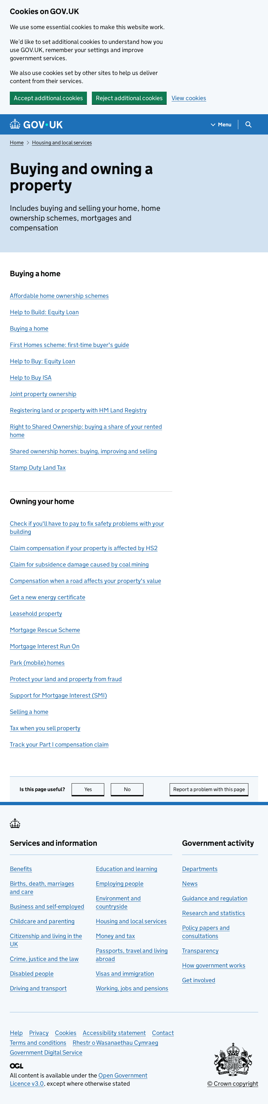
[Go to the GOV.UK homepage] (36, 124)
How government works (213, 965)
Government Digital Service (46, 1052)
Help (16, 1033)
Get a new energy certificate (47, 597)
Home (17, 142)
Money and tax (115, 936)
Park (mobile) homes (37, 662)
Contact (163, 1033)
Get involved (198, 980)
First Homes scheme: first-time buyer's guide (69, 345)
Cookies (65, 1033)
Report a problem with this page (209, 789)
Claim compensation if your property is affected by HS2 (84, 548)
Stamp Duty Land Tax (38, 467)
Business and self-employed (47, 906)
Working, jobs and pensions (132, 988)
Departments (200, 869)
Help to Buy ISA (31, 377)
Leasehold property (36, 613)
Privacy (39, 1033)
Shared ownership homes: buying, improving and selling (83, 451)
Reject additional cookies (129, 98)
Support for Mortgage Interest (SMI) (58, 695)
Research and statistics (213, 913)
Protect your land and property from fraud (66, 679)
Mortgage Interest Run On (44, 646)
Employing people (119, 883)
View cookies (189, 98)
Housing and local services (62, 142)
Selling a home (29, 711)
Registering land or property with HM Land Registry (78, 410)
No (133, 789)
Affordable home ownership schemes (59, 295)
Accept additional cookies (48, 98)
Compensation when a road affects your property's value (85, 581)
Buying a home (29, 328)
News (190, 883)
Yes (94, 789)
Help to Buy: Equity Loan (42, 361)
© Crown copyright (232, 1083)
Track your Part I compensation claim (59, 744)
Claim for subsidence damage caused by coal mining (79, 564)
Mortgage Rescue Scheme (45, 630)
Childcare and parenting (42, 921)
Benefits (21, 869)
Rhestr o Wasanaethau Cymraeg (115, 1042)
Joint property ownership (43, 394)
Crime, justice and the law (44, 959)
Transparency (200, 950)
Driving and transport (38, 988)
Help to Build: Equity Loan (44, 312)
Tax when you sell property (45, 728)
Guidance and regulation (214, 898)
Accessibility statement (114, 1033)
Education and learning (126, 869)
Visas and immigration (125, 973)
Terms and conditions (38, 1042)
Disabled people (32, 973)
